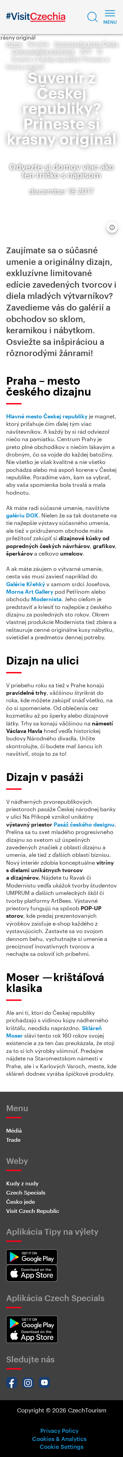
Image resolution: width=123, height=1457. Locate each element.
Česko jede (20, 1201)
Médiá (14, 1130)
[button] (92, 17)
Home (14, 44)
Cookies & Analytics (59, 1438)
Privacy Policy (59, 1430)
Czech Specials (25, 1192)
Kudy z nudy (22, 1183)
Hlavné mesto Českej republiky (46, 416)
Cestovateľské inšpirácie (43, 51)
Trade (13, 1139)
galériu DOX (22, 515)
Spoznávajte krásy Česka (86, 44)
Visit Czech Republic (32, 1210)
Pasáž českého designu (84, 824)
